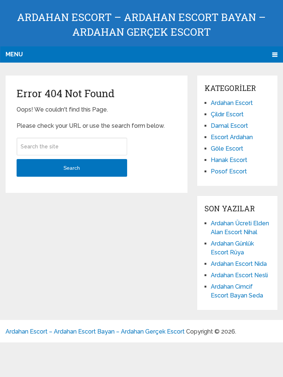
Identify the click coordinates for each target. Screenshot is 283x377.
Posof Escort (229, 171)
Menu (14, 54)
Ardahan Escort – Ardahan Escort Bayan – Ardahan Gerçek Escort (95, 331)
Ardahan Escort (232, 102)
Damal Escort (229, 125)
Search (71, 168)
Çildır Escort (227, 114)
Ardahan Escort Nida (239, 263)
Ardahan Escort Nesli (239, 275)
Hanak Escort (229, 159)
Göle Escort (227, 148)
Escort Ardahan (232, 137)
